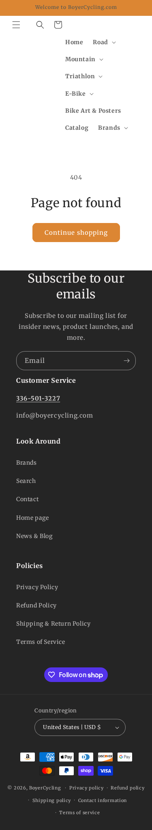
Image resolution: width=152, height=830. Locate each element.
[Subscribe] (126, 360)
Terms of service (79, 812)
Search (26, 481)
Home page (32, 517)
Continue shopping (76, 232)
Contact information (102, 800)
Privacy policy (86, 788)
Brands (26, 462)
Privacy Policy (37, 587)
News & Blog (34, 536)
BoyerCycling (45, 788)
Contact (27, 499)
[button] (16, 25)
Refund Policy (36, 605)
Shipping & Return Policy (53, 623)
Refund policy (127, 788)
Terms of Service (40, 642)
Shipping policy (51, 800)
